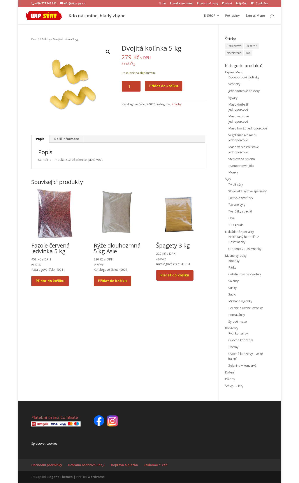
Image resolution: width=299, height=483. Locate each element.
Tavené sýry (236, 204)
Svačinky (234, 84)
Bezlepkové (234, 46)
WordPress (96, 477)
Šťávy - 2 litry (234, 386)
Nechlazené (234, 53)
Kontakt (227, 3)
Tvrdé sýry (235, 184)
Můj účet (241, 3)
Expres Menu (255, 16)
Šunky (232, 288)
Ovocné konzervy (240, 340)
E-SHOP (209, 16)
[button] (108, 52)
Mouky (233, 172)
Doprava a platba (124, 465)
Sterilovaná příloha (241, 159)
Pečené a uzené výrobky (245, 308)
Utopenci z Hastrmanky (244, 249)
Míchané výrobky (240, 301)
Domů (35, 39)
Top (248, 53)
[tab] (40, 139)
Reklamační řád (155, 465)
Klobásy (233, 261)
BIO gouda (236, 225)
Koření (229, 372)
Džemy (233, 347)
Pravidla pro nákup (181, 3)
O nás (162, 3)
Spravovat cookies (44, 443)
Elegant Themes (60, 477)
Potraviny (232, 16)
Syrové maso (237, 321)
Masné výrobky (235, 255)
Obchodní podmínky (46, 465)
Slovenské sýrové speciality (247, 191)
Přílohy (46, 39)
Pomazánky (236, 315)
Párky (232, 267)
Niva (231, 218)
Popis (40, 139)
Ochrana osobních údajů (86, 465)
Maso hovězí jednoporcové (247, 128)
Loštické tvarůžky (240, 198)
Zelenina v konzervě (242, 365)
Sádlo (232, 294)
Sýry (228, 179)
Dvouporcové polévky (243, 77)
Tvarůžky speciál (240, 211)
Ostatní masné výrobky (244, 274)
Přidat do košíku (163, 85)
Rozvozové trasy (207, 3)
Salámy (233, 281)
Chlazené (251, 46)
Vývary (232, 98)
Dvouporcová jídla (241, 166)
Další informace (66, 139)
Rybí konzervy (238, 333)
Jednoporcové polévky (244, 91)
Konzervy (231, 328)
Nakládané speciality (239, 232)
